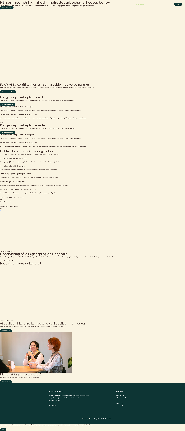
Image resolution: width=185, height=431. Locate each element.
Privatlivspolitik (86, 419)
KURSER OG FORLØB (152, 4)
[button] (178, 4)
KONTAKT (168, 4)
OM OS (162, 4)
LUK (3, 429)
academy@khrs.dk (121, 406)
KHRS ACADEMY (140, 4)
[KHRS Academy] (6, 4)
